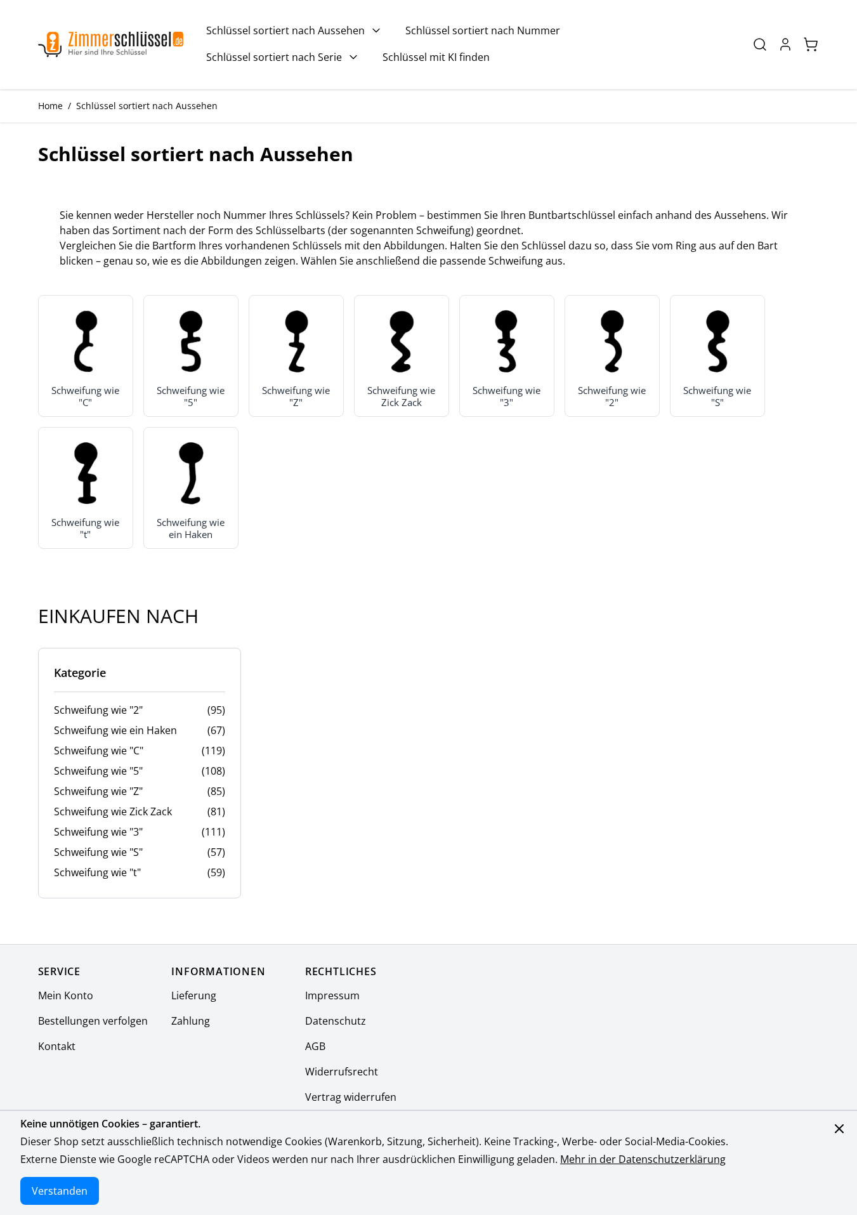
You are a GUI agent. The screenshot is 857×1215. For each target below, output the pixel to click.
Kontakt (56, 1046)
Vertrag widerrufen (350, 1097)
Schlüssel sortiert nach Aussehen (285, 30)
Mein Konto (65, 995)
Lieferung (193, 995)
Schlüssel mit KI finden (436, 57)
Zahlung (190, 1021)
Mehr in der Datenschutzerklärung (643, 1159)
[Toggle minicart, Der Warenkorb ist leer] (810, 44)
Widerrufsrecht (341, 1072)
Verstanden (60, 1191)
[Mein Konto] (785, 44)
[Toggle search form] (760, 44)
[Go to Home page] (110, 45)
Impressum (332, 995)
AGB (315, 1046)
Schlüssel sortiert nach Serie (274, 57)
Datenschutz (335, 1021)
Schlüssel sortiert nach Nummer (482, 30)
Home (50, 106)
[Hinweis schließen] (839, 1128)
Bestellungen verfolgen (93, 1021)
